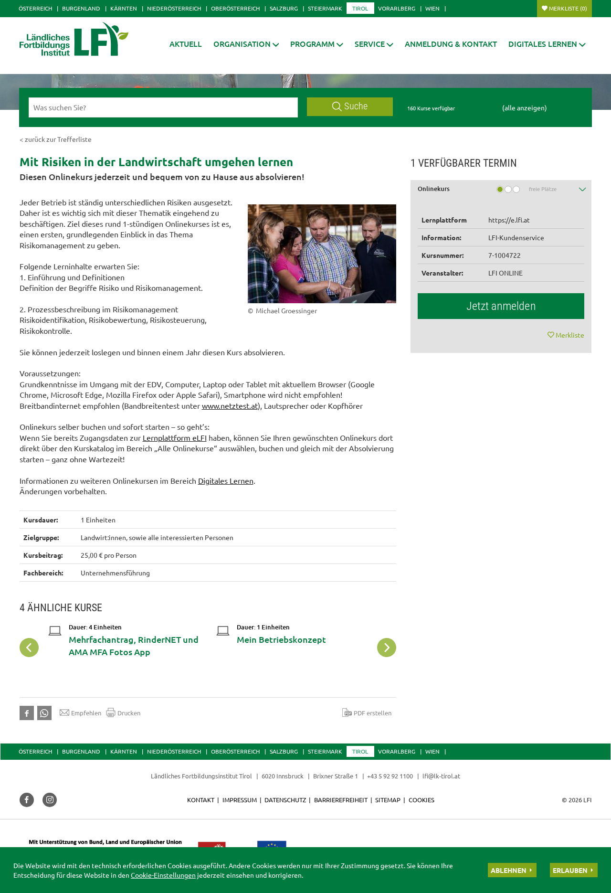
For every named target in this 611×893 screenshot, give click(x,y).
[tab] (501, 192)
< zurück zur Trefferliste (56, 139)
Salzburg (284, 8)
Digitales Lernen (225, 480)
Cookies (421, 800)
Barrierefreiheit (341, 800)
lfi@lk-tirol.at (441, 776)
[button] (316, 43)
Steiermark (325, 8)
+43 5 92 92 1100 (390, 776)
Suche (356, 106)
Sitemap (387, 800)
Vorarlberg (396, 8)
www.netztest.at (230, 405)
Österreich (35, 8)
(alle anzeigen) (524, 107)
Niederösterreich (174, 8)
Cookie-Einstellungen (163, 875)
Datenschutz (285, 800)
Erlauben (570, 870)
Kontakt (200, 800)
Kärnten (123, 8)
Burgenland (81, 8)
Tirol (360, 8)
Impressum (239, 800)
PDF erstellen (372, 713)
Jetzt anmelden (501, 306)
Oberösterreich (235, 8)
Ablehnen (509, 870)
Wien (432, 8)
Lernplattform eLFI (175, 437)
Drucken (128, 713)
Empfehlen (86, 713)
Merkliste (568, 8)
